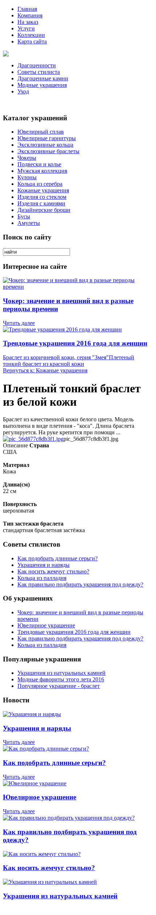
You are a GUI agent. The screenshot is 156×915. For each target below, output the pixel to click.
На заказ (27, 22)
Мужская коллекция (42, 171)
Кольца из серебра (39, 184)
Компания (29, 15)
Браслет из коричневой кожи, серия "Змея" (56, 357)
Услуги (26, 28)
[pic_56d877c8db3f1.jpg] (33, 439)
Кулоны (27, 177)
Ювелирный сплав (40, 132)
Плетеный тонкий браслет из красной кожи (68, 360)
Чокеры (26, 158)
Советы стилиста (38, 72)
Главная (27, 9)
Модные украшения (42, 85)
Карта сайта (32, 41)
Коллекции (31, 35)
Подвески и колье (39, 164)
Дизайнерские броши (43, 210)
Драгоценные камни (42, 78)
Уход (23, 91)
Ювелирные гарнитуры (46, 138)
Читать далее (19, 323)
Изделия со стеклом (41, 197)
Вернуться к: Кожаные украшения (45, 370)
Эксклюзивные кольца (45, 145)
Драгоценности (36, 65)
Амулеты (28, 223)
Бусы (23, 216)
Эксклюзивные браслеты (48, 151)
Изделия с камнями (41, 203)
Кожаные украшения (43, 190)
